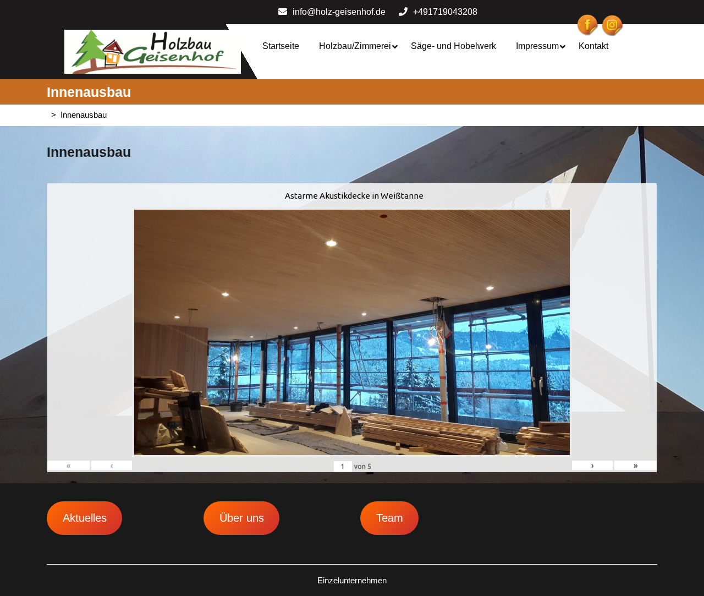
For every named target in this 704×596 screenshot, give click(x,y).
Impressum (537, 46)
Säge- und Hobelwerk (453, 46)
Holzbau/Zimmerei (355, 46)
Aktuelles (85, 518)
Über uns (241, 518)
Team (389, 518)
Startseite (280, 46)
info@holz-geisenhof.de (339, 12)
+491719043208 (445, 12)
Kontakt (593, 46)
